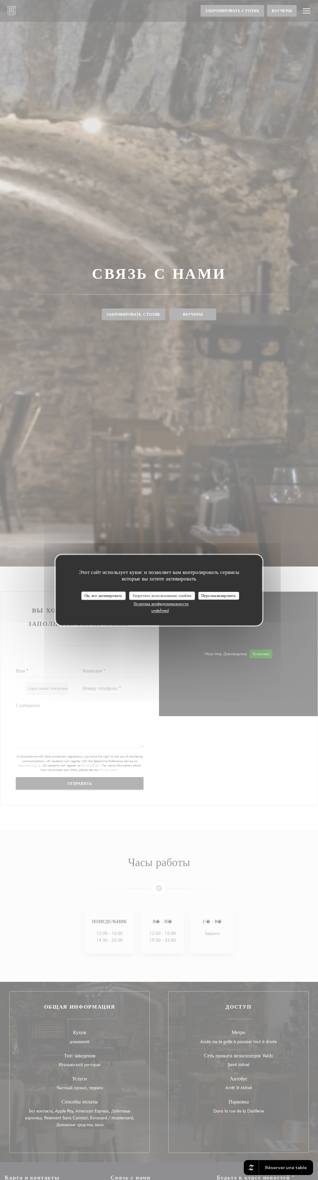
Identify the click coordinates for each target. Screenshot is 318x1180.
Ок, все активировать (103, 595)
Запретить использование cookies (161, 595)
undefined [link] (160, 610)
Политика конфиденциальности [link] (161, 603)
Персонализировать (218, 595)
